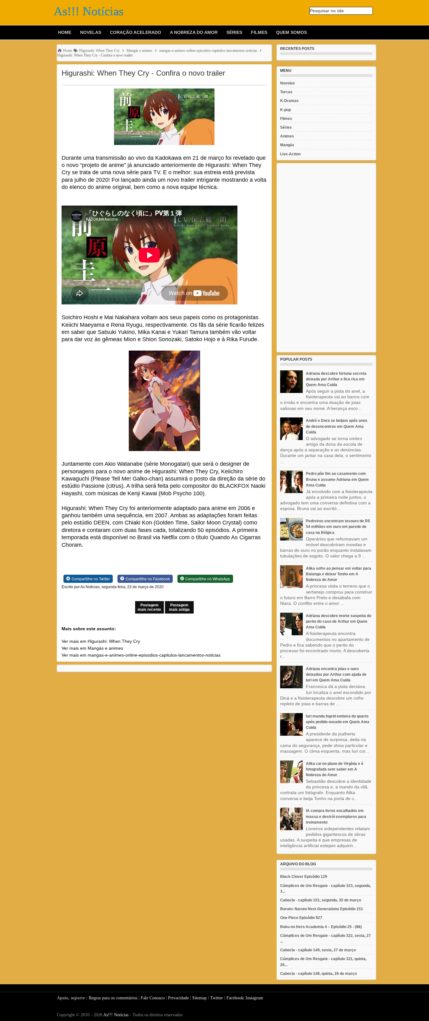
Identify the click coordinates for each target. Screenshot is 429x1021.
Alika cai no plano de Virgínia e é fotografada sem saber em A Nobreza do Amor (334, 769)
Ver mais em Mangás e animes (92, 648)
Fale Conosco (153, 998)
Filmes (259, 32)
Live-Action (290, 154)
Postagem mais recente (149, 607)
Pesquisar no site (327, 10)
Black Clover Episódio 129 (303, 876)
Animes (287, 136)
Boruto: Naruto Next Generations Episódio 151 (321, 909)
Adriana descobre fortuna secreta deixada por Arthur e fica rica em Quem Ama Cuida (336, 379)
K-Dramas (289, 101)
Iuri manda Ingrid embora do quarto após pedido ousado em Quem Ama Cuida (337, 722)
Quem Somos (291, 32)
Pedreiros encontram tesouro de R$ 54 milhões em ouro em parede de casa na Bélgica (338, 527)
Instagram (254, 998)
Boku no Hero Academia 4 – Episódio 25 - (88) (321, 927)
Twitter (216, 998)
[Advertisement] (326, 258)
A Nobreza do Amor (194, 32)
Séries (234, 32)
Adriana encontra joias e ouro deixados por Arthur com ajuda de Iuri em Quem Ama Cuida (336, 674)
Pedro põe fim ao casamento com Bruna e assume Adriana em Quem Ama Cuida (337, 479)
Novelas (90, 32)
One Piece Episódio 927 (301, 918)
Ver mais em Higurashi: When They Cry (101, 641)
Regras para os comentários (113, 998)
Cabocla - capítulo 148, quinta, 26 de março (318, 973)
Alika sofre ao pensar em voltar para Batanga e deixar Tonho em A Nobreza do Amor (338, 574)
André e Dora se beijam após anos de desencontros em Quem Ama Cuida (336, 426)
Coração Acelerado (135, 32)
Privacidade (178, 998)
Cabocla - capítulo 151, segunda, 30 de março (320, 900)
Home (64, 32)
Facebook (234, 998)
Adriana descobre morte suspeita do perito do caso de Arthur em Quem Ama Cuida (338, 621)
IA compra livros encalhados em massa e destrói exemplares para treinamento (336, 816)
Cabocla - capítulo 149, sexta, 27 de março (318, 950)
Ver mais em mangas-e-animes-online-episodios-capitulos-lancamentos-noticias (141, 655)
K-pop (285, 110)
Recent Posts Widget (295, 58)
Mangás (287, 145)
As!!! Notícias (115, 1015)
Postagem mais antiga (179, 607)
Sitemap (199, 998)
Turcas (286, 92)
